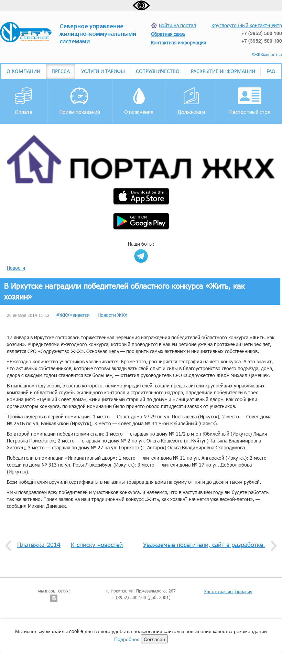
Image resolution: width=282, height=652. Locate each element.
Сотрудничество (158, 71)
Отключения (138, 112)
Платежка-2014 (39, 544)
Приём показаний (79, 112)
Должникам (191, 112)
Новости (16, 268)
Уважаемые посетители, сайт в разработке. (204, 544)
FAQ (271, 71)
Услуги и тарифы (103, 71)
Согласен (154, 638)
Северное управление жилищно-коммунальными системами (97, 34)
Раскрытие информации (223, 71)
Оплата (23, 112)
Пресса (61, 71)
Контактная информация (228, 591)
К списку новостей (97, 544)
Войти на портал (177, 25)
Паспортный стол (249, 112)
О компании (23, 71)
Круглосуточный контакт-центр (246, 25)
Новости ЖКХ (112, 315)
